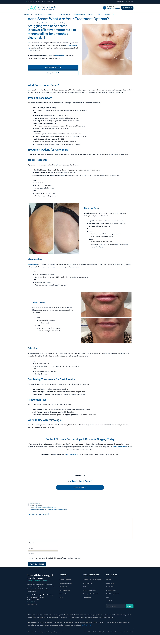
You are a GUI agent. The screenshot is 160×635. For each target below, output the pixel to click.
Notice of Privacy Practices (91, 632)
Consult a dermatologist (121, 447)
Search (129, 606)
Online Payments (111, 590)
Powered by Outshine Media (126, 632)
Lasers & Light (63, 587)
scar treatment (37, 505)
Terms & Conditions (113, 632)
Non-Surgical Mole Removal (90, 594)
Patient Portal (110, 583)
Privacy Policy (102, 632)
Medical (27, 14)
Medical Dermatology (65, 580)
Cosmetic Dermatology (65, 583)
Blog (31, 503)
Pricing (90, 14)
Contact (108, 14)
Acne (29, 43)
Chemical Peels (87, 597)
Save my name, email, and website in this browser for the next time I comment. (55, 558)
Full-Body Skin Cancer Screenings (92, 580)
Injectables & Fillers (64, 590)
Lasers (50, 14)
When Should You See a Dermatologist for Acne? (43, 507)
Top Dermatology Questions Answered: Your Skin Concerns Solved (48, 509)
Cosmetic (38, 14)
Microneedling (33, 264)
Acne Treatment (87, 583)
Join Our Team (110, 601)
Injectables (63, 14)
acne (31, 505)
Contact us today (59, 55)
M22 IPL (85, 587)
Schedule (128, 8)
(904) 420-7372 (120, 2)
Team (98, 14)
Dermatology (36, 503)
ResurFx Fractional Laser (89, 590)
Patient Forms (129, 2)
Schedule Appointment (112, 594)
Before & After (79, 14)
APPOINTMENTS (80, 487)
